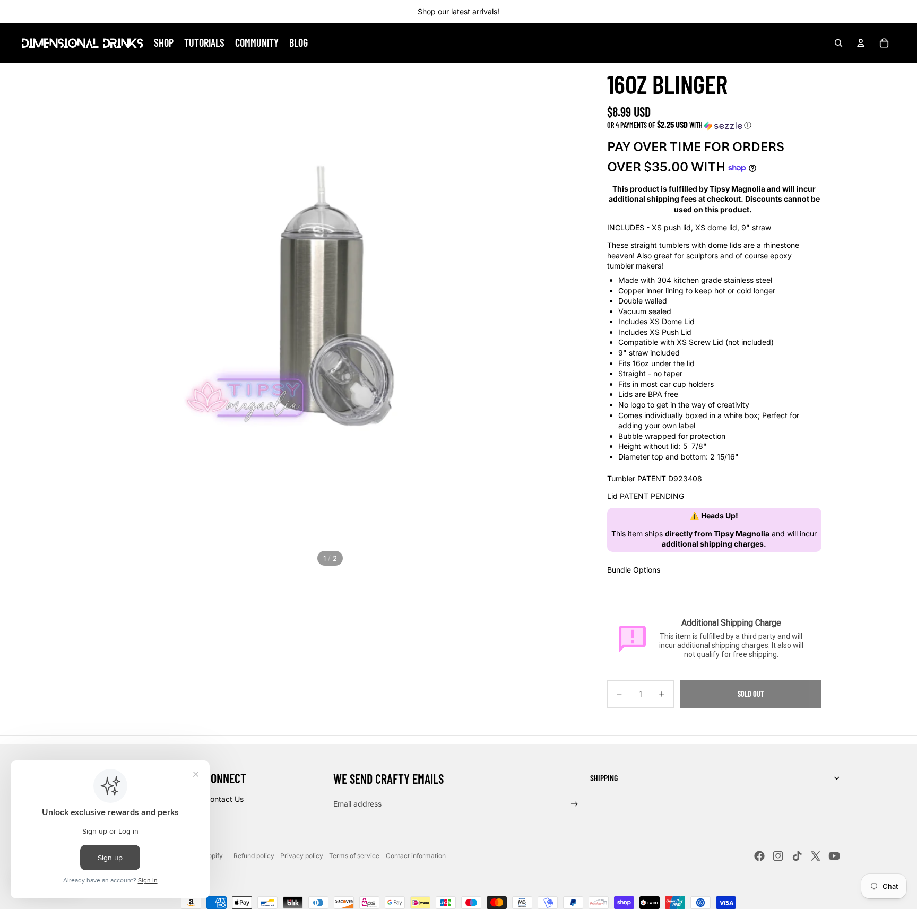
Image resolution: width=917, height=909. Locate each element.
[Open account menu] (860, 43)
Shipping (604, 778)
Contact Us (224, 798)
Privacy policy (301, 856)
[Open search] (838, 43)
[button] (714, 125)
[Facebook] (759, 856)
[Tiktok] (797, 856)
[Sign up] (574, 804)
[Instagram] (778, 856)
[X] (815, 856)
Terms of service (354, 856)
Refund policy (253, 856)
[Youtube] (834, 856)
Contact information (416, 856)
